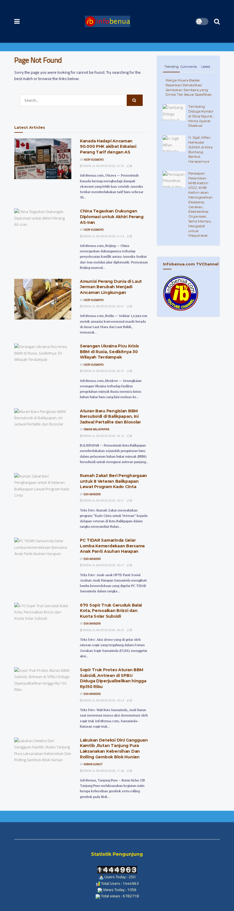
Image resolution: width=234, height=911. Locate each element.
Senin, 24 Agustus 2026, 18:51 (103, 500)
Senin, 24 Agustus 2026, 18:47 (103, 565)
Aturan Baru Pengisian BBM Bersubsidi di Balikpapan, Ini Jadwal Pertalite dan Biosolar (110, 416)
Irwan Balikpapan (96, 429)
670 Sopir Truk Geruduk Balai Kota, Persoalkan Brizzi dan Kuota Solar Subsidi (111, 611)
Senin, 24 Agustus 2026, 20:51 (103, 306)
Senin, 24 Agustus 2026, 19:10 (103, 436)
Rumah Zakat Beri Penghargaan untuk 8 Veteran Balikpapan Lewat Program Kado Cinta (113, 481)
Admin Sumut (93, 764)
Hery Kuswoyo (94, 159)
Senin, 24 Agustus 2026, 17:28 (103, 770)
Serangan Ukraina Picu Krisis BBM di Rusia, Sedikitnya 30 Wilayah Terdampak (109, 351)
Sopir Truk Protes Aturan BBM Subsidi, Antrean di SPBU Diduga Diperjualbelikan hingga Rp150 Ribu (113, 678)
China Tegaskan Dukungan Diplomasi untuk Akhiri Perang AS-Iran (112, 216)
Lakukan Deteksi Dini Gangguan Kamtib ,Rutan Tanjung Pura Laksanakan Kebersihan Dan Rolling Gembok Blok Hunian (114, 748)
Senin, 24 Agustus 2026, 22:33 (103, 166)
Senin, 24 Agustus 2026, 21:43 (103, 236)
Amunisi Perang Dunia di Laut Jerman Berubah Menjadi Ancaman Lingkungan (111, 287)
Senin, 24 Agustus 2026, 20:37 (103, 371)
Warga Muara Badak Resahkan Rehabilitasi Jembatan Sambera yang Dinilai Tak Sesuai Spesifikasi (188, 87)
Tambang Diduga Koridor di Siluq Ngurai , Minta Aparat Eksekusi (201, 116)
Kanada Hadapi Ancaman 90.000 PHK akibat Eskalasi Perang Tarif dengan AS (108, 146)
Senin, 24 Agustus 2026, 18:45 (103, 630)
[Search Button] (135, 100)
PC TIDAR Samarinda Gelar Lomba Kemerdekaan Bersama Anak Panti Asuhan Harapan (112, 546)
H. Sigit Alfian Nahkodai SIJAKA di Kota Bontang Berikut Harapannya (200, 149)
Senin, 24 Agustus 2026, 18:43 (103, 700)
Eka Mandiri (92, 494)
